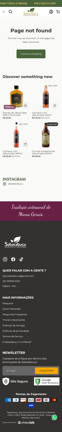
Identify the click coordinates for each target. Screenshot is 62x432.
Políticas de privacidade (16, 330)
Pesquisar (8, 303)
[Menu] (3, 11)
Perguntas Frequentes (15, 314)
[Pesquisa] (10, 11)
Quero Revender (12, 308)
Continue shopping (31, 53)
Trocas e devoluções (14, 319)
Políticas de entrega (14, 325)
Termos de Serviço (13, 336)
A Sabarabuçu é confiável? (17, 342)
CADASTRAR (46, 370)
